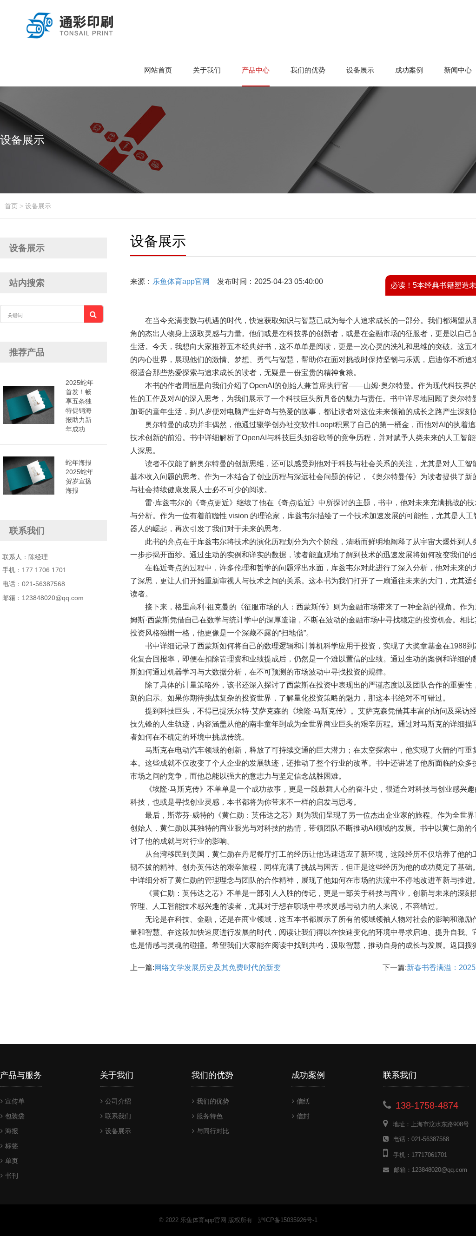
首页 (11, 206)
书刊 (11, 1175)
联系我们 (118, 1116)
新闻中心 (458, 70)
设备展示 (360, 70)
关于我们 (207, 70)
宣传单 (15, 1101)
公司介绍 (118, 1101)
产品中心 (256, 70)
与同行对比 (213, 1131)
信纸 (303, 1101)
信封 (303, 1116)
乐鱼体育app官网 (181, 281)
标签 (11, 1146)
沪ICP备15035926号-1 (287, 1219)
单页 (11, 1160)
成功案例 (409, 70)
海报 (11, 1131)
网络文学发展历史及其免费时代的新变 (217, 968)
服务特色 (210, 1116)
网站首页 (158, 70)
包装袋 (15, 1116)
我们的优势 (308, 70)
